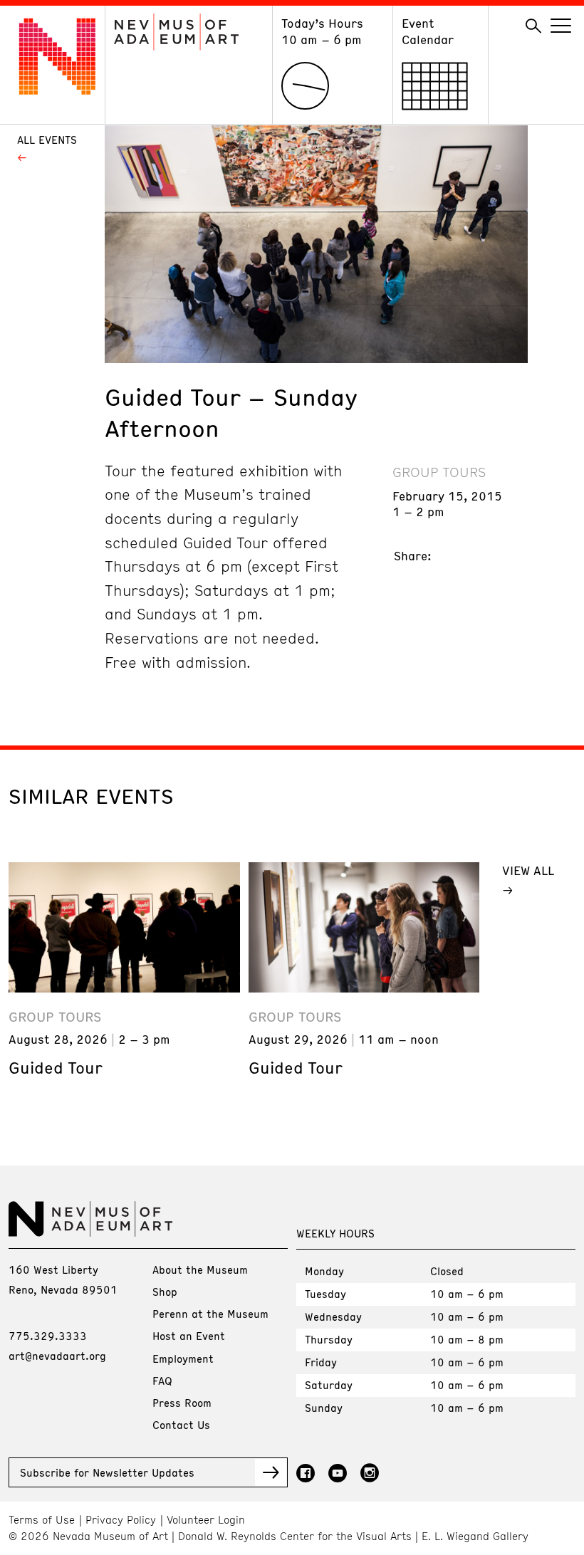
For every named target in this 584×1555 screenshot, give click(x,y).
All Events (47, 139)
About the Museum (200, 1269)
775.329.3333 (48, 1336)
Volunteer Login (206, 1520)
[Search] (533, 26)
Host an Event (188, 1335)
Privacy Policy (120, 1520)
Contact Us (181, 1424)
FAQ (162, 1380)
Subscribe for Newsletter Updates (107, 1472)
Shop (164, 1291)
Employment (183, 1358)
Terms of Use (42, 1520)
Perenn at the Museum (210, 1313)
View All (528, 870)
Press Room (182, 1402)
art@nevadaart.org (57, 1356)
